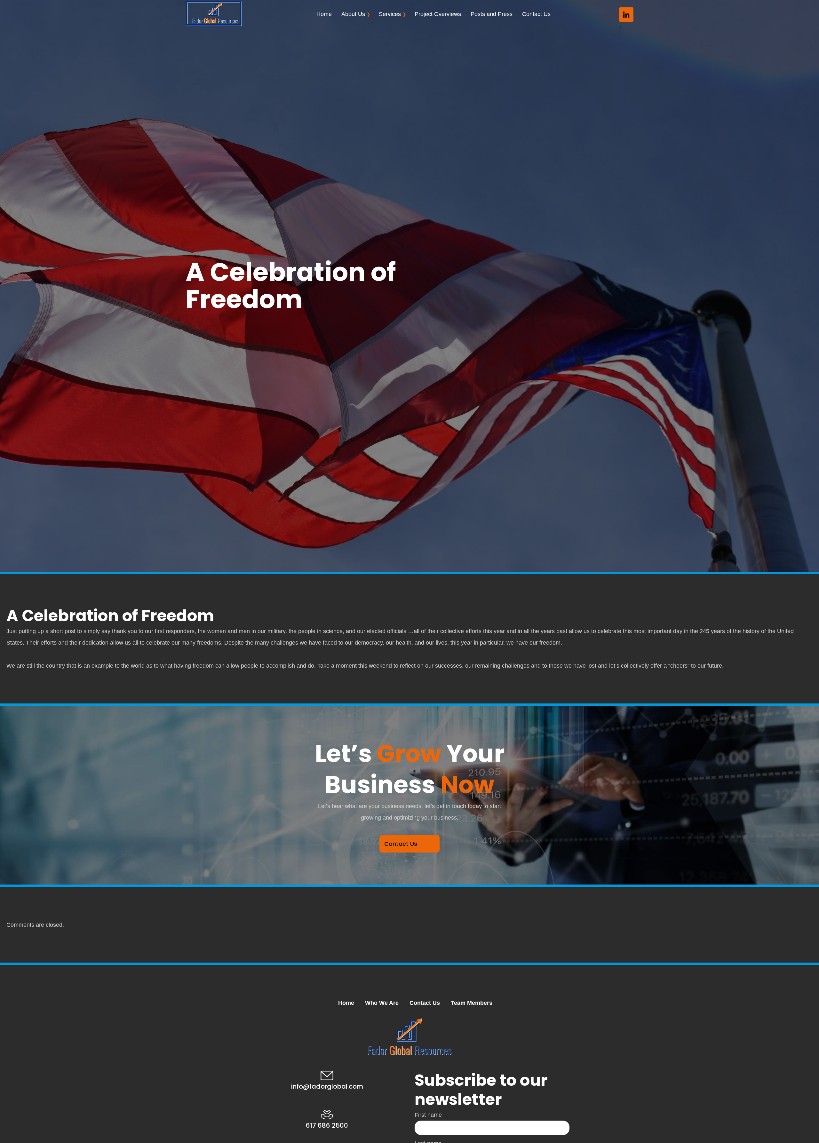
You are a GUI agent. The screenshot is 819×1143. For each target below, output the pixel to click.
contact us (400, 844)
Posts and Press (492, 14)
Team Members (471, 1003)
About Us (353, 14)
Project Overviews (438, 14)
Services (390, 14)
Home (324, 14)
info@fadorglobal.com (327, 1086)
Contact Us (536, 14)
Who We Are (382, 1003)
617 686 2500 (327, 1125)
